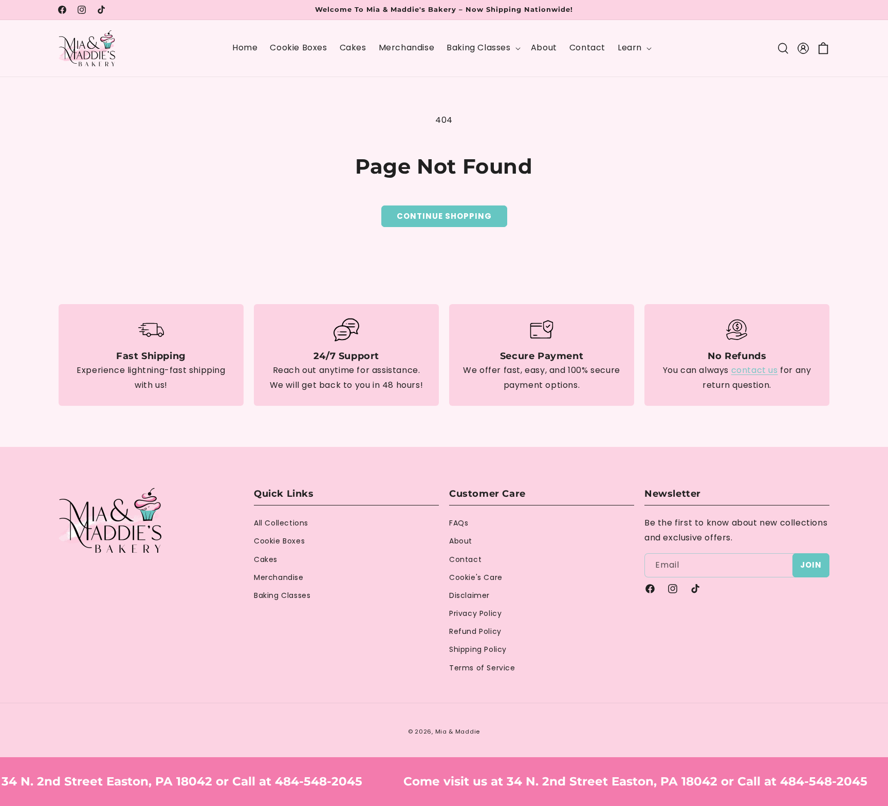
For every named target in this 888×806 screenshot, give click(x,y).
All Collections (281, 523)
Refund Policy (475, 631)
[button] (482, 48)
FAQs (458, 523)
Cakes (266, 559)
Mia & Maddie (457, 731)
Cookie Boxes (279, 541)
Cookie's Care (476, 577)
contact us (754, 370)
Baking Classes (282, 595)
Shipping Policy (478, 650)
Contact (465, 559)
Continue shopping (444, 216)
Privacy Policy (475, 613)
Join (811, 564)
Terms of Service (482, 668)
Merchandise (279, 577)
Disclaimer (469, 595)
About (460, 541)
